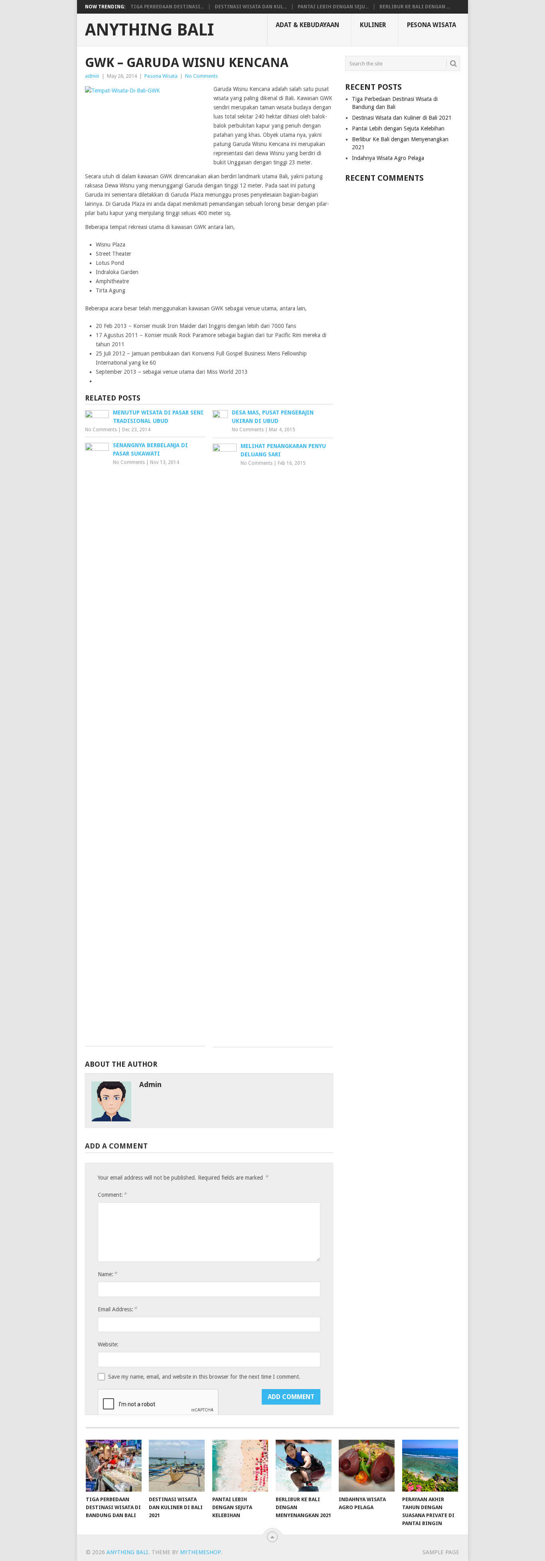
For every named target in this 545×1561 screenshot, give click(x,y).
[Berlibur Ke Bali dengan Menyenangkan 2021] (304, 1466)
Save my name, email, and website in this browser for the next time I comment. (204, 1377)
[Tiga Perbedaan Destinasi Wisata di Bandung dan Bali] (114, 1466)
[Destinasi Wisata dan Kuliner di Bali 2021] (177, 1466)
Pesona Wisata (431, 25)
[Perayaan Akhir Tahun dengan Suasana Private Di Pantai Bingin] (430, 1466)
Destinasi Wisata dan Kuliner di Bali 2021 (402, 117)
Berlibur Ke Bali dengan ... (414, 7)
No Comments (201, 76)
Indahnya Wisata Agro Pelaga (388, 158)
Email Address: (117, 1309)
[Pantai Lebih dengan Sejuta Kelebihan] (240, 1466)
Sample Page (441, 1552)
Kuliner (373, 25)
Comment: (112, 1194)
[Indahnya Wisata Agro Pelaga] (367, 1466)
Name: (107, 1274)
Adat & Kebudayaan (307, 25)
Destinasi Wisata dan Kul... (251, 7)
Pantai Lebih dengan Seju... (333, 7)
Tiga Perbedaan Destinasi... (167, 7)
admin (92, 76)
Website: (108, 1344)
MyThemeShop (200, 1552)
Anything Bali (149, 30)
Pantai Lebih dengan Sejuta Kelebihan (398, 128)
